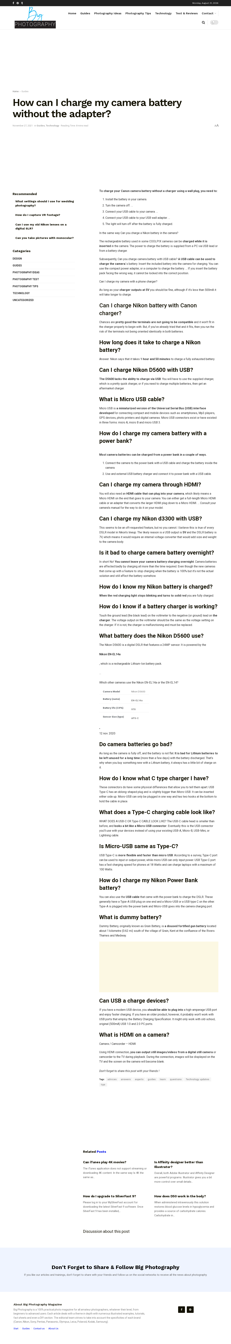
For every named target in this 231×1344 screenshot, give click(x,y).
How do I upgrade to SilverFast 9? (109, 1196)
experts (139, 1079)
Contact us (39, 1328)
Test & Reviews (187, 13)
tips (103, 1084)
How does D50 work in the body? (180, 1196)
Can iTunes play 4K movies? (104, 1162)
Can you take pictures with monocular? (44, 238)
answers (126, 1079)
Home (72, 13)
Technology (163, 13)
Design (17, 258)
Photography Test (26, 279)
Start (16, 1328)
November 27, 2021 (23, 125)
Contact (207, 13)
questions (176, 1079)
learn (163, 1079)
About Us (53, 1328)
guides (152, 1079)
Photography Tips (138, 13)
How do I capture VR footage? (37, 215)
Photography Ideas (107, 13)
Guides (85, 13)
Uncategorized (23, 300)
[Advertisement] (115, 60)
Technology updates (197, 1079)
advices (112, 1079)
